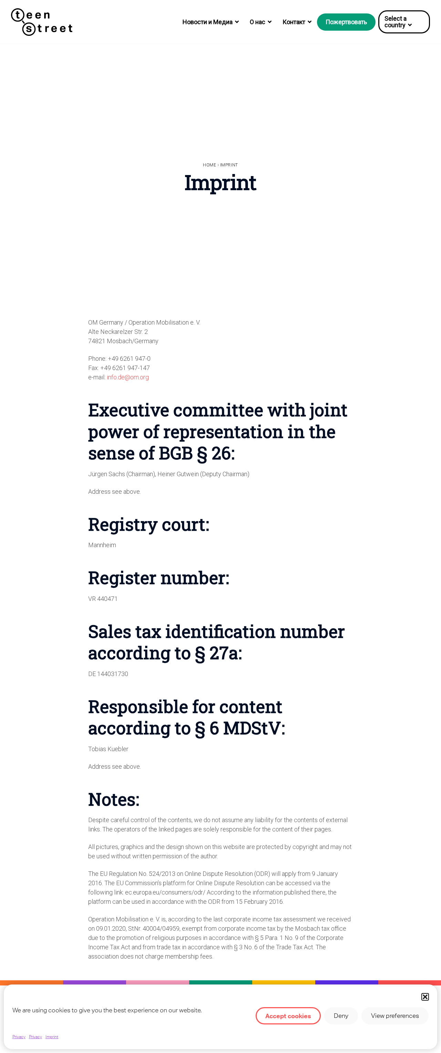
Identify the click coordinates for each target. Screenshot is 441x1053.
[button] (425, 996)
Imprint (51, 1036)
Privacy (18, 1036)
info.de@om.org (128, 377)
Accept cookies (288, 1016)
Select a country (395, 22)
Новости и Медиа (208, 21)
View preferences (395, 1015)
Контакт (294, 21)
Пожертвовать (346, 21)
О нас (257, 21)
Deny (341, 1015)
